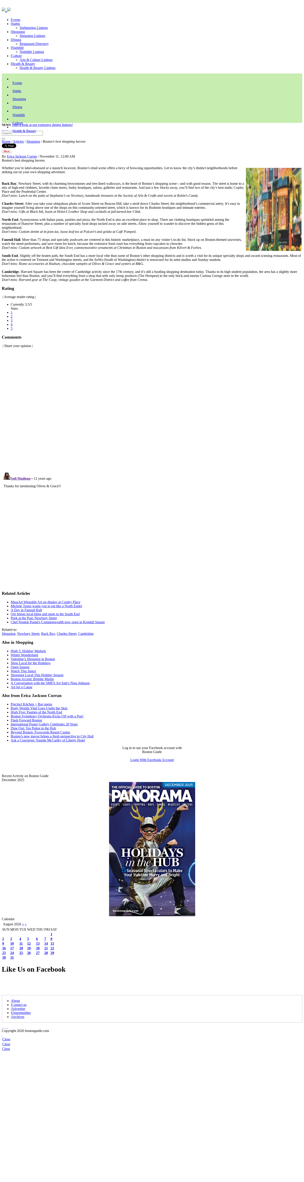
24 (12, 953)
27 (38, 953)
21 (46, 948)
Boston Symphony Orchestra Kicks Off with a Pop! (47, 716)
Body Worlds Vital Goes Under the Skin (39, 708)
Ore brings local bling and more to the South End (45, 614)
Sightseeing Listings (34, 28)
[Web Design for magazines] (2, 1035)
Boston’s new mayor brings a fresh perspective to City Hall (52, 736)
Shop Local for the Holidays (31, 663)
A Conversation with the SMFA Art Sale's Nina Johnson (50, 683)
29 (52, 953)
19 (29, 948)
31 (12, 957)
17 (12, 948)
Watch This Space (23, 671)
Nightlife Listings (32, 52)
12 (29, 943)
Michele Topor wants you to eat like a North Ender (46, 606)
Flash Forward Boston (26, 720)
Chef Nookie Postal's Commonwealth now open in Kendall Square (58, 622)
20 (38, 948)
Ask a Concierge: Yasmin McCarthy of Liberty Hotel (48, 740)
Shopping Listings (32, 36)
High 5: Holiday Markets (28, 651)
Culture (16, 56)
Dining (16, 40)
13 (38, 943)
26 (29, 953)
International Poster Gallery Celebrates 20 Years (44, 724)
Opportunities (21, 1013)
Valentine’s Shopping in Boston (33, 659)
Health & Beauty (23, 64)
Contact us (19, 1005)
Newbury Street (28, 634)
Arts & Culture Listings (36, 60)
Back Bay (48, 634)
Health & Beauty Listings (37, 68)
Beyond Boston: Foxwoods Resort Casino (40, 732)
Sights (15, 24)
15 (52, 943)
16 (4, 948)
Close (6, 1039)
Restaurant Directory (34, 44)
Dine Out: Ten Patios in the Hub (33, 728)
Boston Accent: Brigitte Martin (32, 679)
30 (4, 957)
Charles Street (66, 634)
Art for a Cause (21, 687)
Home (6, 141)
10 (12, 943)
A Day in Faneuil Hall (26, 610)
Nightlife (17, 48)
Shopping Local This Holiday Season (37, 675)
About (15, 1001)
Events (15, 20)
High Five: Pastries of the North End (36, 712)
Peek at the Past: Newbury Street (34, 618)
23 (4, 953)
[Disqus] (152, 407)
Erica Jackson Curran (22, 156)
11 (21, 943)
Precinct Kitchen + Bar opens (31, 704)
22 (52, 948)
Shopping (18, 32)
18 (21, 948)
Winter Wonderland (24, 655)
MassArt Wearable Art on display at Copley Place (45, 602)
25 (21, 953)
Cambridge (86, 634)
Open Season (20, 667)
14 (46, 943)
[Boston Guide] (4, 9)
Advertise (18, 1009)
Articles (18, 141)
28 (46, 953)
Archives (18, 1017)
